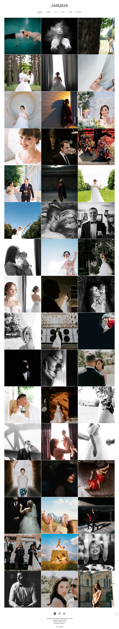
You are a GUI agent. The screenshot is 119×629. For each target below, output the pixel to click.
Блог (55, 12)
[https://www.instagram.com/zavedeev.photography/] (59, 613)
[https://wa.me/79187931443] (64, 613)
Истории (48, 12)
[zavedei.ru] (59, 5)
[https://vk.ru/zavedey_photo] (55, 613)
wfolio (61, 626)
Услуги (62, 12)
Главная (40, 12)
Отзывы (70, 12)
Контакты (79, 12)
